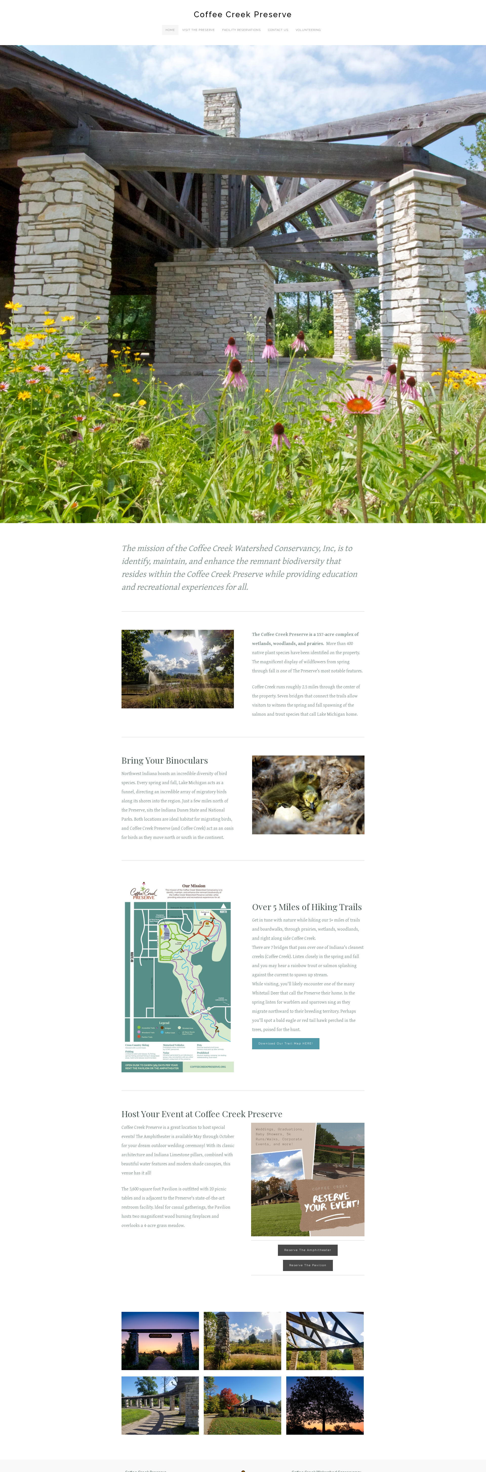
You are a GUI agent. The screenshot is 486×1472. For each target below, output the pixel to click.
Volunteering (308, 30)
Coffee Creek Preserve (243, 14)
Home (170, 30)
